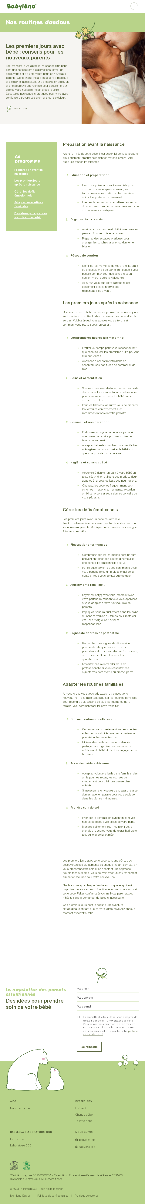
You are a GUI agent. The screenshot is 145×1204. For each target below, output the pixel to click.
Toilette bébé (84, 1121)
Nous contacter (20, 1108)
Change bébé (84, 1114)
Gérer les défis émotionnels (24, 193)
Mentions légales (20, 1196)
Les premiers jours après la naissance (27, 182)
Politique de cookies (87, 1196)
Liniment (80, 1108)
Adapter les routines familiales (28, 204)
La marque (17, 1139)
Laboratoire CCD (20, 1145)
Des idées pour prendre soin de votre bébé (30, 215)
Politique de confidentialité (53, 1196)
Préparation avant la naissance (28, 171)
